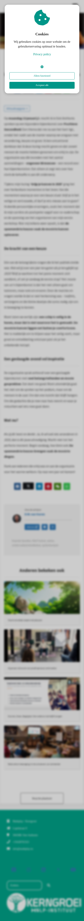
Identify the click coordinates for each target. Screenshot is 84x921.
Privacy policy (42, 54)
